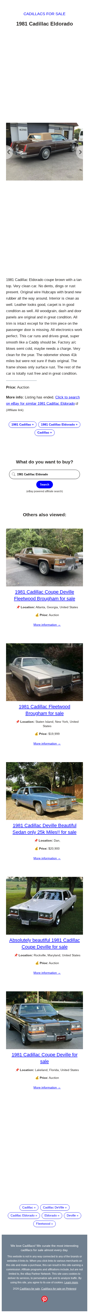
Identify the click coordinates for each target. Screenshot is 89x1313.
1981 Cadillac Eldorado (58, 424)
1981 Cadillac (21, 424)
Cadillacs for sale (44, 14)
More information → (47, 624)
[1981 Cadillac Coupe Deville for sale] (44, 1048)
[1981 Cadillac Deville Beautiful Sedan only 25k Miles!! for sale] (44, 819)
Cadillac (43, 432)
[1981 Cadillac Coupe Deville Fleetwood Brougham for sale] (44, 585)
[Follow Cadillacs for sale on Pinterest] (44, 1301)
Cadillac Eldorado (23, 1215)
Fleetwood (43, 1223)
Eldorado (50, 1215)
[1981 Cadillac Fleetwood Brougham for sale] (44, 700)
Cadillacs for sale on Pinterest (58, 1288)
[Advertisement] (44, 75)
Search (44, 484)
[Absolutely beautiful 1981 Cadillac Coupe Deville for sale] (44, 933)
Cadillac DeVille (53, 1207)
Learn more (71, 1282)
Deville (71, 1215)
